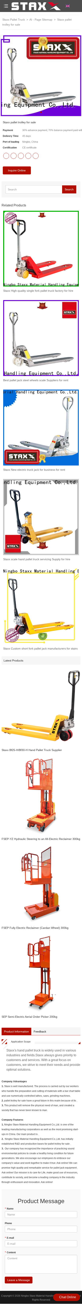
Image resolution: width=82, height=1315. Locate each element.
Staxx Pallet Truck (13, 19)
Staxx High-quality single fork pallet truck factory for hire (38, 290)
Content (10, 1252)
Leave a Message (18, 1280)
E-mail (9, 1237)
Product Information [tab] (16, 1031)
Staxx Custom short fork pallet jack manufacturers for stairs (40, 648)
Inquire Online (17, 170)
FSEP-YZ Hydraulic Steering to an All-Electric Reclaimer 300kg (41, 839)
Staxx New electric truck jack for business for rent (34, 469)
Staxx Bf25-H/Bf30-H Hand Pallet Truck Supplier (32, 750)
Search (69, 189)
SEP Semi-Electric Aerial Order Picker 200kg (29, 1016)
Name (9, 1208)
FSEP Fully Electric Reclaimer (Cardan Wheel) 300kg (35, 927)
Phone (8, 1223)
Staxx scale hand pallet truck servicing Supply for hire (36, 559)
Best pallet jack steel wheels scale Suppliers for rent (35, 380)
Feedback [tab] (40, 1031)
